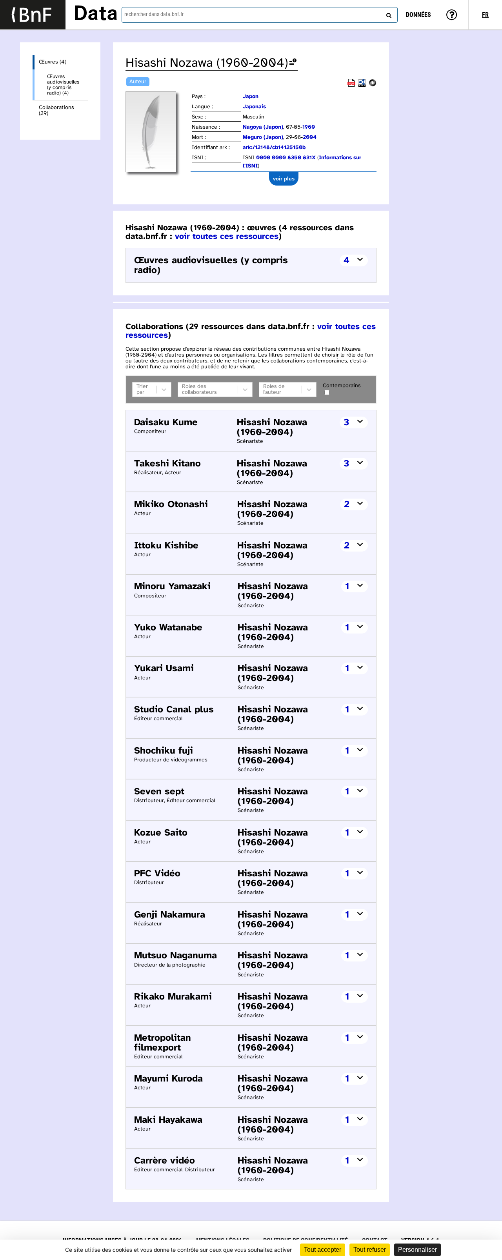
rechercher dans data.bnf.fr (154, 14)
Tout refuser (369, 1249)
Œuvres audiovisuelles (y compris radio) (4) (63, 85)
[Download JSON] (372, 85)
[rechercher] (388, 14)
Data (95, 14)
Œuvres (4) (52, 62)
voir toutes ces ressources (226, 236)
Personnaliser (417, 1249)
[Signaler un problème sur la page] (293, 63)
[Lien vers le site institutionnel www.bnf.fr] (32, 14)
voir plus (284, 179)
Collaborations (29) (56, 111)
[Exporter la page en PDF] (351, 85)
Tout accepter (322, 1249)
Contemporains (342, 386)
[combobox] (260, 15)
